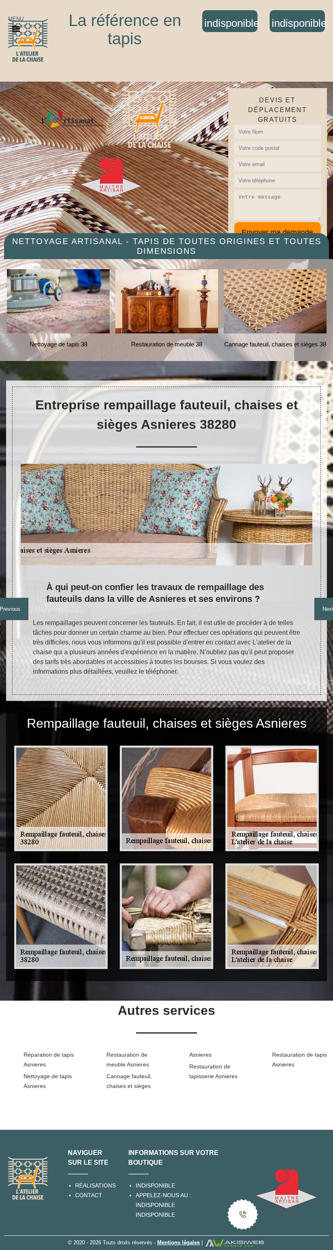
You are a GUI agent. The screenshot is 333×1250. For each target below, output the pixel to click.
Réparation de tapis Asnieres (49, 1059)
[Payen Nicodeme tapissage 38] (28, 40)
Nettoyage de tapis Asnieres (48, 1081)
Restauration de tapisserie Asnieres (213, 1071)
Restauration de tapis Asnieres (299, 1059)
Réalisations (95, 1185)
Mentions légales (178, 1242)
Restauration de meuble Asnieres (127, 1059)
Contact (88, 1195)
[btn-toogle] (242, 1214)
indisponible (155, 1205)
